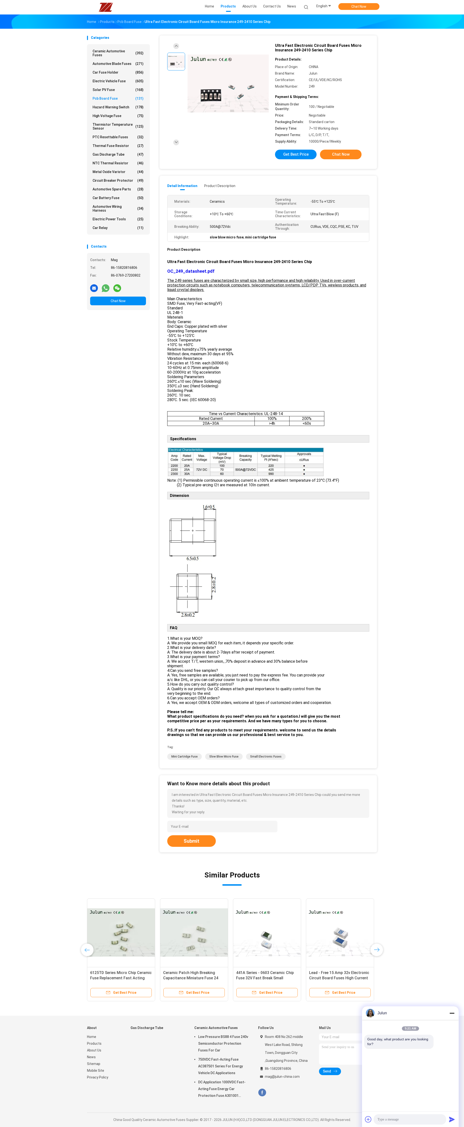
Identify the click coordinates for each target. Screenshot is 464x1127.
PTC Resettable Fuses (118, 137)
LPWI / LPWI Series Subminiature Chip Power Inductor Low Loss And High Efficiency (119, 978)
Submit (191, 841)
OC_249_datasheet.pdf (191, 271)
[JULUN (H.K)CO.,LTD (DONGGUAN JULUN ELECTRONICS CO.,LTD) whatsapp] (105, 288)
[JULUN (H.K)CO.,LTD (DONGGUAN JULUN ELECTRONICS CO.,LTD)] (106, 7)
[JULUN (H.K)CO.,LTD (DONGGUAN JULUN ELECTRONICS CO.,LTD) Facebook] (262, 1092)
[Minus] (452, 1013)
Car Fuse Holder (118, 72)
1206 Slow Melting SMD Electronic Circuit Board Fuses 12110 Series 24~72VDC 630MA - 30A (339, 978)
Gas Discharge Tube (118, 154)
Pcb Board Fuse (118, 98)
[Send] (452, 1119)
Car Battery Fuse (118, 198)
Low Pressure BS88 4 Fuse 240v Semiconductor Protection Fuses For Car (223, 1043)
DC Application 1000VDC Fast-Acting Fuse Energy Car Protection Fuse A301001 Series (222, 1089)
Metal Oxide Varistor (118, 172)
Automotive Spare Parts (118, 189)
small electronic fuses (266, 756)
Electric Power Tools (118, 219)
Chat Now (358, 6)
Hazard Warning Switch (118, 107)
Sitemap (93, 1064)
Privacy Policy (97, 1077)
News (91, 1057)
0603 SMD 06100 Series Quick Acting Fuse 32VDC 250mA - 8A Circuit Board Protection (191, 978)
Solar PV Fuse (118, 90)
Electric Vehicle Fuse (118, 81)
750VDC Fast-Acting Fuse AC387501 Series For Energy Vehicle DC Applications (220, 1066)
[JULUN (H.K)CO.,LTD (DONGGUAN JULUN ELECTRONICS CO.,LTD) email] (94, 288)
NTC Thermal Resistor (118, 163)
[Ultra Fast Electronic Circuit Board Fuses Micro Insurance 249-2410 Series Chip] (228, 84)
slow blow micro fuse (224, 756)
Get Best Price (296, 154)
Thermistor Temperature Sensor (118, 126)
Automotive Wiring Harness (118, 208)
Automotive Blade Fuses (118, 64)
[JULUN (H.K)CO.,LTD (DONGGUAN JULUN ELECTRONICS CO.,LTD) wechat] (117, 288)
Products (94, 1043)
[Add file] (368, 1119)
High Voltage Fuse (118, 116)
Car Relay (118, 228)
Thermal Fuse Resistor (118, 146)
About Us (94, 1050)
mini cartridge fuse (184, 756)
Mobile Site (95, 1070)
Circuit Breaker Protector (118, 180)
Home (91, 1037)
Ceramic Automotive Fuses (118, 53)
